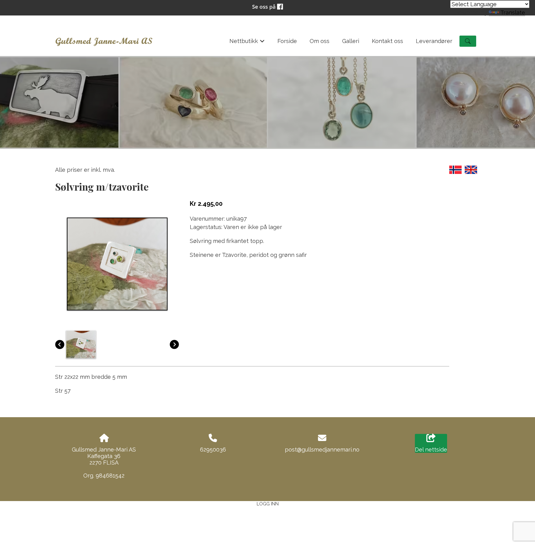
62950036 (213, 449)
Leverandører (434, 41)
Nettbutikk (247, 43)
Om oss (319, 41)
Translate (512, 12)
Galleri (350, 41)
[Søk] (467, 41)
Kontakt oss (387, 41)
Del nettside (431, 449)
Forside (287, 41)
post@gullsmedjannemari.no (322, 449)
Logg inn (268, 503)
